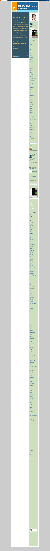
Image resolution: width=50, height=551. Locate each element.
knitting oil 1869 (31, 261)
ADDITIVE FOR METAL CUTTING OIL (33, 212)
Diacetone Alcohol (31, 66)
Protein (30, 121)
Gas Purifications (31, 81)
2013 (30, 455)
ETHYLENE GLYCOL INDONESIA (33, 78)
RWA (30, 295)
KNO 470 (30, 91)
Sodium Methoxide (31, 129)
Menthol (30, 98)
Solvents (30, 132)
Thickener (30, 136)
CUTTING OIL (31, 63)
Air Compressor (31, 44)
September (32, 450)
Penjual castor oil (31, 112)
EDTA (30, 242)
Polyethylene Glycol (31, 288)
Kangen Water (31, 260)
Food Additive (31, 79)
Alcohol (30, 216)
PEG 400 (30, 282)
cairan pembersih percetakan (32, 226)
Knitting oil (30, 89)
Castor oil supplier (31, 57)
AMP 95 (30, 47)
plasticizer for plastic (31, 116)
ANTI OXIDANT (31, 220)
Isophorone (31, 258)
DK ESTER (31, 240)
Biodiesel (30, 53)
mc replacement (31, 96)
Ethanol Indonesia (31, 76)
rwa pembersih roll (31, 127)
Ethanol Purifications (31, 248)
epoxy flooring (31, 246)
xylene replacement (31, 138)
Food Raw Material (31, 252)
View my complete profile (32, 27)
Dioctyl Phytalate (31, 239)
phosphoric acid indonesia (32, 286)
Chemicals (31, 231)
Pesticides (30, 284)
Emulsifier (30, 72)
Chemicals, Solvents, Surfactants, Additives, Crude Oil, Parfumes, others (28, 6)
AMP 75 (30, 218)
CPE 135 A (31, 62)
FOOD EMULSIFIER (31, 80)
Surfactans (31, 306)
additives (30, 42)
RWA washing (31, 299)
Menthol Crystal (31, 99)
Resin (30, 123)
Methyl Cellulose (31, 102)
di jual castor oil (31, 65)
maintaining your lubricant (32, 267)
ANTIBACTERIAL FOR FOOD (32, 332)
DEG (30, 64)
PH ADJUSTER (31, 113)
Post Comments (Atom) (17, 56)
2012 (30, 454)
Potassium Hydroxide (31, 290)
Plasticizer (30, 115)
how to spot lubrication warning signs (33, 84)
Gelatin (30, 82)
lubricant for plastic (31, 95)
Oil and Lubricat (31, 108)
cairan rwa (31, 55)
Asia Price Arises (31, 222)
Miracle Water (31, 104)
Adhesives (31, 214)
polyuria (30, 289)
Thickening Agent (31, 308)
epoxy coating (31, 74)
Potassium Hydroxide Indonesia (32, 119)
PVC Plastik (31, 293)
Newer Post (14, 55)
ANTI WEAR (31, 49)
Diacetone (30, 237)
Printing (30, 291)
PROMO (30, 292)
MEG (30, 97)
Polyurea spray (31, 117)
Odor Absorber (31, 106)
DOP (30, 70)
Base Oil (30, 223)
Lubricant (30, 94)
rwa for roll (31, 125)
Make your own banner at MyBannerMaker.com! (32, 38)
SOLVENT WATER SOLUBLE (32, 303)
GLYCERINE (30, 160)
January (31, 447)
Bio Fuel (30, 224)
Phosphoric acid (31, 114)
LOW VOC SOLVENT (31, 265)
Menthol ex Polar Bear (32, 271)
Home (20, 55)
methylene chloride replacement (32, 275)
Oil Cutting (30, 280)
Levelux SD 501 (31, 93)
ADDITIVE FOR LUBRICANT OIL (33, 40)
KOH (30, 263)
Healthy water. (31, 83)
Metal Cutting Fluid (31, 273)
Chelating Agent (31, 59)
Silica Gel (30, 128)
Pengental (30, 111)
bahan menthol (31, 51)
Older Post (27, 55)
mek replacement (31, 269)
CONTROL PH (31, 233)
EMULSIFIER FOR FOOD (32, 244)
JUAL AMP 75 (31, 259)
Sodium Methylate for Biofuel (32, 130)
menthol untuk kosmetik (32, 272)
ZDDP (30, 310)
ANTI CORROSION (31, 48)
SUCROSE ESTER (31, 134)
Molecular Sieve (31, 276)
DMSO (30, 241)
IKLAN (30, 256)
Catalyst (30, 229)
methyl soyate (31, 274)
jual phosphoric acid (31, 87)
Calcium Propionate (31, 227)
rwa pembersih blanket (32, 297)
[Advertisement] (35, 537)
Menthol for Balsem (31, 100)
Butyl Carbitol (31, 225)
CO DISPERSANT (31, 61)
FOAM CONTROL (31, 250)
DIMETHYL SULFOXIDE (32, 238)
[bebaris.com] (31, 141)
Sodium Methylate (31, 301)
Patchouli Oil (31, 110)
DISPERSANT (31, 68)
